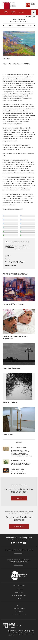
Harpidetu (21, 12)
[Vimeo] (24, 543)
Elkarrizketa (20, 25)
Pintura (7, 259)
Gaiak (29, 25)
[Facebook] (11, 543)
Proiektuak (19, 589)
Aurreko (13, 12)
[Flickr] (21, 543)
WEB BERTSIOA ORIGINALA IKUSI (18, 242)
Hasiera (10, 25)
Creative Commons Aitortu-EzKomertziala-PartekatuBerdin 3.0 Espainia (22, 246)
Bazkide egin (18, 553)
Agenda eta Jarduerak (19, 595)
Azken (6, 12)
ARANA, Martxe (10, 265)
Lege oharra (19, 605)
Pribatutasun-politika (19, 608)
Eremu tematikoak (19, 585)
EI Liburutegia (19, 592)
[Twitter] (14, 543)
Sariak (19, 598)
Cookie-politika (19, 611)
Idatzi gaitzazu (18, 565)
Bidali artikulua (19, 526)
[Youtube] (18, 543)
